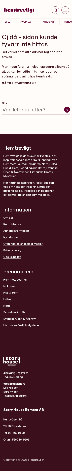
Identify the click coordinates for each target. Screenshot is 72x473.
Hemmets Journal (15, 279)
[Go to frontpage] (19, 10)
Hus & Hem (10, 292)
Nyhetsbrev (10, 237)
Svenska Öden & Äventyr (19, 319)
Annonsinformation (16, 231)
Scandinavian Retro (16, 312)
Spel (7, 21)
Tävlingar (26, 21)
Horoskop (48, 21)
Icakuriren (9, 286)
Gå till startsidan (18, 83)
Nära (6, 306)
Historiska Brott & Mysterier (21, 325)
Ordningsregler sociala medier (23, 244)
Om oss (8, 218)
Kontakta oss (12, 224)
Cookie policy (12, 257)
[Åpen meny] (65, 10)
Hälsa (7, 299)
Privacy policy (12, 250)
